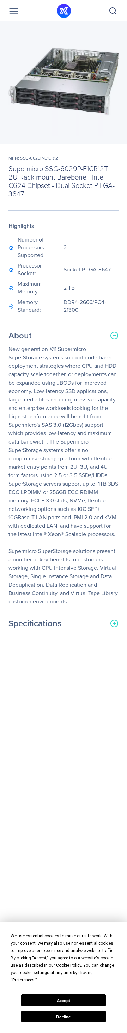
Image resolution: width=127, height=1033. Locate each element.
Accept (63, 1001)
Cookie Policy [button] (68, 965)
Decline (63, 1017)
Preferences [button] (23, 980)
